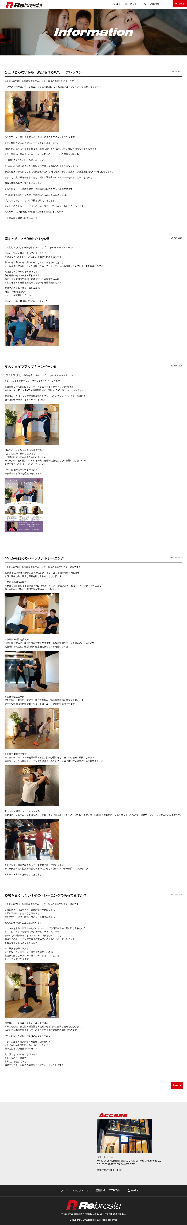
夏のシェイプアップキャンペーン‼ (30, 366)
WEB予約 (179, 3)
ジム (143, 3)
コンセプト (130, 3)
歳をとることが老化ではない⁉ (27, 239)
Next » (177, 1085)
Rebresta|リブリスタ (23, 5)
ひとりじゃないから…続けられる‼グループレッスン (43, 72)
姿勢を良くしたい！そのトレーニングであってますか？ (46, 895)
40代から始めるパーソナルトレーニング (34, 558)
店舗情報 (155, 3)
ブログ (64, 1190)
